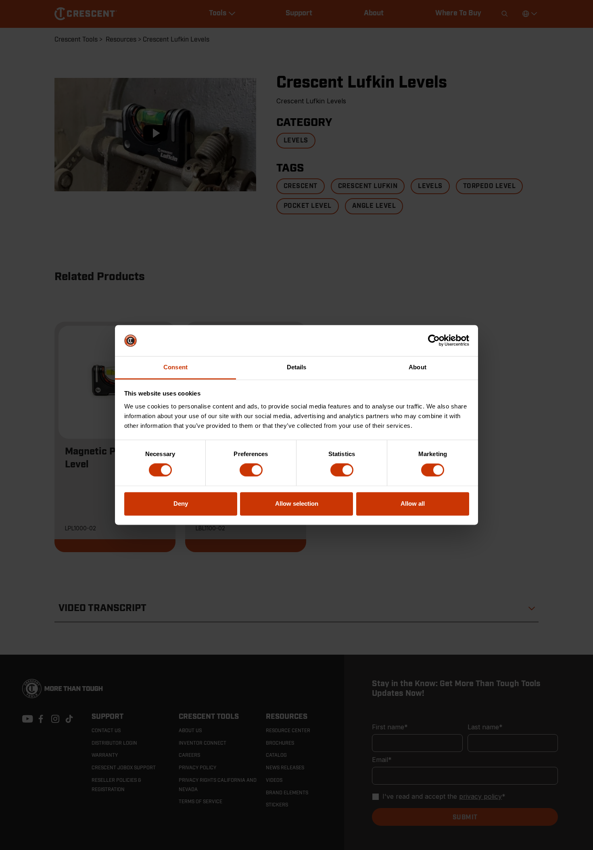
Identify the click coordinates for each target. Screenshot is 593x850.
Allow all (413, 503)
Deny (180, 503)
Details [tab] (297, 367)
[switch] (251, 470)
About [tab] (417, 367)
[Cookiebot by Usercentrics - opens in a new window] (434, 341)
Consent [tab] (175, 367)
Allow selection (296, 503)
